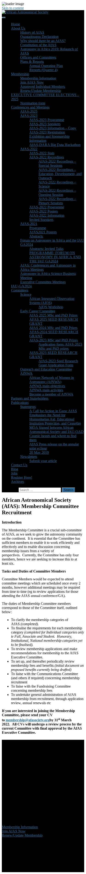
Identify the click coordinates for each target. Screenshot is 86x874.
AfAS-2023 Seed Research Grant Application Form (58, 363)
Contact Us (19, 465)
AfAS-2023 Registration (47, 132)
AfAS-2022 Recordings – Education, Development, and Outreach (60, 174)
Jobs (14, 473)
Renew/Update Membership (40, 91)
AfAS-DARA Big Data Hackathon (54, 145)
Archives (17, 482)
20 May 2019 (39, 452)
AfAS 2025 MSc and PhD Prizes (53, 315)
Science (25, 294)
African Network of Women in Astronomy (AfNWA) (51, 380)
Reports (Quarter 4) (43, 70)
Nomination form (32, 103)
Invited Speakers (41, 220)
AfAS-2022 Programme (46, 207)
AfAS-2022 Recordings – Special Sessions (57, 163)
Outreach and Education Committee (46, 369)
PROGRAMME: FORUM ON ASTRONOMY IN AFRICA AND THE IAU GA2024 (55, 257)
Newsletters (28, 457)
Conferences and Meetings (30, 107)
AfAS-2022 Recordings (46, 157)
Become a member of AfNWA (51, 394)
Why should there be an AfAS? (43, 41)
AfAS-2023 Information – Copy (52, 128)
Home (15, 24)
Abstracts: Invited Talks (46, 249)
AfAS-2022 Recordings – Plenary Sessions (57, 201)
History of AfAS (32, 32)
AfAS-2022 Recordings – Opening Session (57, 193)
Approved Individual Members (42, 86)
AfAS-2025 (28, 111)
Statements (28, 407)
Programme (37, 228)
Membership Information (38, 78)
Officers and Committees (38, 57)
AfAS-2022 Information (46, 215)
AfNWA (26, 373)
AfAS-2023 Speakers (45, 124)
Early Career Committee (37, 311)
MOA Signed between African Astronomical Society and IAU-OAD (56, 430)
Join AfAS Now (32, 82)
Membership (20, 74)
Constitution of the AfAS (38, 45)
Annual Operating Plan (46, 66)
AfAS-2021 (28, 224)
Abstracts (36, 236)
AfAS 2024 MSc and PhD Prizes (53, 328)
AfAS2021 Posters (43, 232)
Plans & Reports (32, 62)
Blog (14, 469)
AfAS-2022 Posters (43, 211)
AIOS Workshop (51, 307)
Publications (20, 403)
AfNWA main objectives (47, 386)
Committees (19, 290)
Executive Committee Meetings (43, 282)
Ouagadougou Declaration (39, 37)
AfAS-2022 (28, 149)
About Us (18, 28)
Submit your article (43, 461)
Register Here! (21, 477)
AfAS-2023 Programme (46, 120)
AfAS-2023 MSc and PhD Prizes (53, 340)
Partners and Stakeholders (29, 398)
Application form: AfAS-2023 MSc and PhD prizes (60, 346)
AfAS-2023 (28, 116)
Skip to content (13, 8)
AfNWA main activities (46, 390)
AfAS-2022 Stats (41, 153)
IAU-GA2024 (21, 286)
